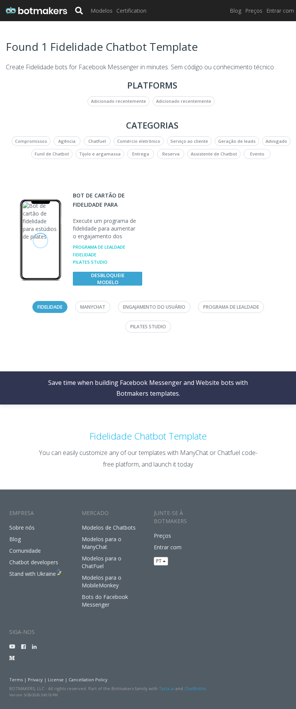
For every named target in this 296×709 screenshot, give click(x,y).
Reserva (171, 154)
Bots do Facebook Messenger (105, 600)
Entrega (140, 154)
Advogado (276, 141)
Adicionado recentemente (118, 101)
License (56, 679)
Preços (253, 10)
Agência (67, 141)
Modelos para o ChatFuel (101, 562)
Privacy (35, 679)
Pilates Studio (90, 262)
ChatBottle (195, 688)
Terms (16, 679)
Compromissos (31, 141)
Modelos (102, 10)
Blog (235, 10)
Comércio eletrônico (138, 141)
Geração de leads (237, 141)
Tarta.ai (166, 688)
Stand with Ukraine (32, 573)
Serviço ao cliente (189, 141)
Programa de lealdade (99, 247)
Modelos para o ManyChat (101, 542)
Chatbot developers (33, 562)
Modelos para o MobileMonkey (101, 581)
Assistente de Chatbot (214, 154)
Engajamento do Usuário (154, 307)
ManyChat (92, 307)
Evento (257, 154)
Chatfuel (97, 141)
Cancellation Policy (88, 679)
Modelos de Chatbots (109, 527)
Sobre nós (22, 527)
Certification (131, 10)
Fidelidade (84, 255)
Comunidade (25, 550)
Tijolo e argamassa (100, 154)
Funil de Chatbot (52, 154)
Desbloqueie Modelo (107, 279)
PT (159, 561)
